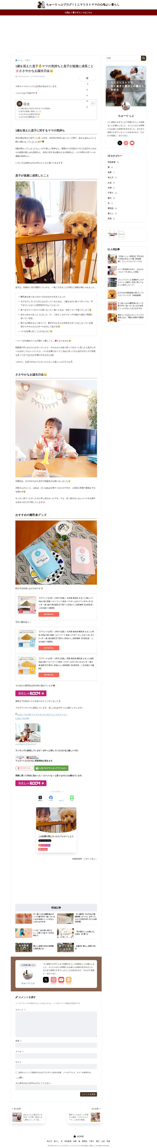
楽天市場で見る (49, 614)
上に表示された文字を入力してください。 (34, 1083)
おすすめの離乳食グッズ (29, 117)
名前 (18, 1041)
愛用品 (112, 208)
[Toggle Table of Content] (92, 103)
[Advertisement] (78, 35)
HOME (80, 1136)
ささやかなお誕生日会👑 (30, 114)
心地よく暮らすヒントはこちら (78, 12)
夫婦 (111, 188)
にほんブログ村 (22, 718)
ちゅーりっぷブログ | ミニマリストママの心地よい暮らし (82, 4)
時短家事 (113, 162)
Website (68, 983)
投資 (111, 218)
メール (19, 1051)
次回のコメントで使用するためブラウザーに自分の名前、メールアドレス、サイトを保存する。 (55, 1072)
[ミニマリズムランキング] (32, 757)
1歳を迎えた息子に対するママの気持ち (35, 108)
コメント (20, 1010)
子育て (86, 859)
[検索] (143, 58)
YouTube (61, 983)
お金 (111, 183)
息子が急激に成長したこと (30, 111)
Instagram (53, 983)
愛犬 (111, 198)
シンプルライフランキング (25, 744)
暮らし (94, 859)
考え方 (112, 177)
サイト (18, 1062)
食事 (111, 172)
